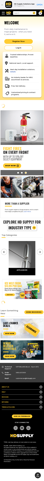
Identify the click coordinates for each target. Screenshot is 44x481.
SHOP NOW (9, 333)
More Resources (34, 312)
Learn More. (27, 211)
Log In (18, 48)
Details (13, 72)
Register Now (18, 41)
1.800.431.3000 (21, 372)
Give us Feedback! (22, 416)
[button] (34, 13)
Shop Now (10, 166)
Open (40, 5)
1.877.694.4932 (21, 367)
